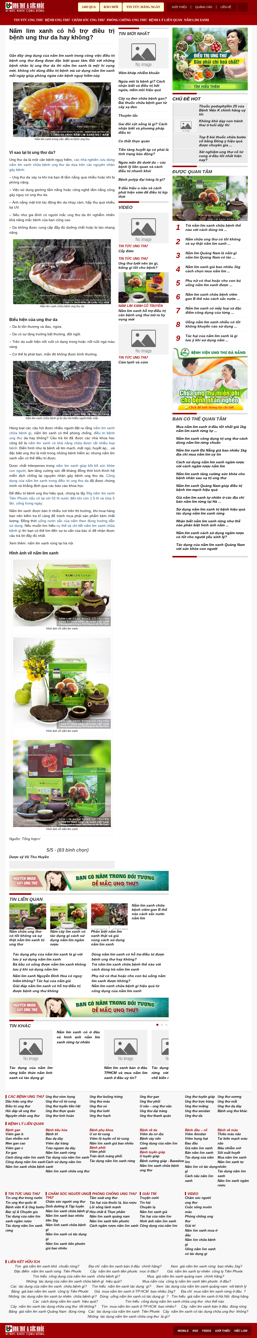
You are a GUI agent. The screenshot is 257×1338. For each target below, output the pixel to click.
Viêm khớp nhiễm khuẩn (139, 73)
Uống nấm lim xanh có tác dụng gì (200, 1251)
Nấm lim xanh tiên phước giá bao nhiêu (65, 1246)
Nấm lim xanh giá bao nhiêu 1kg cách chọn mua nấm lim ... (212, 269)
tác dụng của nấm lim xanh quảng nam (196, 1286)
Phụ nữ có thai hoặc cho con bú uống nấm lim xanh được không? (128, 978)
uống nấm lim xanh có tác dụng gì (137, 1296)
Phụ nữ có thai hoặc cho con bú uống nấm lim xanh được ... (213, 283)
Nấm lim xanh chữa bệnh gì (67, 1211)
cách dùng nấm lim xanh (60, 1301)
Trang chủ (9, 19)
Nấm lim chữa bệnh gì (200, 1242)
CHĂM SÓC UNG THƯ (88, 20)
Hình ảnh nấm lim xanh (158, 1221)
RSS (195, 1330)
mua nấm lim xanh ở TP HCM (125, 1291)
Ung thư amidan (197, 1111)
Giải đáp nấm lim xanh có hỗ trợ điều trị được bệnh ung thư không (47, 988)
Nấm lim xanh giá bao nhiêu (112, 1143)
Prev (13, 1050)
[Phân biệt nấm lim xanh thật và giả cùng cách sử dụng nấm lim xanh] (109, 916)
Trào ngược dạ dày (60, 1148)
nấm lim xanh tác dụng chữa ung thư (48, 1306)
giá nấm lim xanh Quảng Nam (43, 1311)
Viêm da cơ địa (151, 1134)
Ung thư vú (98, 1106)
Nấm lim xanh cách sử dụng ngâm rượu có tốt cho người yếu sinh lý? (210, 535)
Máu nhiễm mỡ (229, 1148)
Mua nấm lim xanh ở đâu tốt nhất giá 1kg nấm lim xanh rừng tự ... (211, 429)
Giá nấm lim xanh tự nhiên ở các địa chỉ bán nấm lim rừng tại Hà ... (210, 499)
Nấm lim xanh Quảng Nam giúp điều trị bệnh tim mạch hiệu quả (209, 488)
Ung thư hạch (100, 1116)
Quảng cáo (203, 7)
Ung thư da (193, 1116)
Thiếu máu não (229, 1134)
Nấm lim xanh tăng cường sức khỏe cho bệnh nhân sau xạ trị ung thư (210, 476)
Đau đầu (191, 1143)
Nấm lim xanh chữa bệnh (25, 1167)
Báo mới (111, 7)
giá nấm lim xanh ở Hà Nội (208, 1296)
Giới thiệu (179, 7)
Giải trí (190, 1226)
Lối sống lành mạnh (105, 1207)
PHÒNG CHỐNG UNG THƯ (127, 20)
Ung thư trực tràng (199, 1101)
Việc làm (240, 1330)
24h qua (89, 7)
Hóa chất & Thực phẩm (107, 1212)
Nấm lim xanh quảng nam (110, 1216)
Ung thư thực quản (60, 1111)
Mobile (183, 1330)
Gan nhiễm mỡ (17, 1138)
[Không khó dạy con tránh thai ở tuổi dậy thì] (186, 125)
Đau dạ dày (54, 1138)
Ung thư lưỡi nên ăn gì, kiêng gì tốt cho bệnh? (138, 265)
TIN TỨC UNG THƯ (28, 20)
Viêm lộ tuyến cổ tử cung (109, 1138)
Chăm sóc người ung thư (65, 1201)
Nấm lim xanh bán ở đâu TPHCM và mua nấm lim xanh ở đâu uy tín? (125, 1073)
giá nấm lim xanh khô (40, 1266)
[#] (25, 7)
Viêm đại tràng (57, 1143)
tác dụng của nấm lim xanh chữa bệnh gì (71, 1281)
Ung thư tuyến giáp (200, 1097)
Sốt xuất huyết (229, 1153)
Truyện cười (149, 1198)
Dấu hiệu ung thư (19, 1101)
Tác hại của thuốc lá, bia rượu (113, 1202)
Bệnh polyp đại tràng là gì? (141, 179)
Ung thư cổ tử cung (61, 1101)
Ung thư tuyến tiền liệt (63, 1106)
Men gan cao (15, 1143)
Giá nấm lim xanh (199, 1148)
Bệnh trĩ (52, 1134)
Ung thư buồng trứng (106, 1097)
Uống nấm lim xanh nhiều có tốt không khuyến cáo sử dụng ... (212, 324)
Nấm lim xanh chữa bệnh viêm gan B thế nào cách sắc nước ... (212, 296)
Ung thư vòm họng (60, 1097)
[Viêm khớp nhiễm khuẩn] (143, 54)
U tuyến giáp (149, 1156)
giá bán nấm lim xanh (39, 1291)
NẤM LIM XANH (196, 20)
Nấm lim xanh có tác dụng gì (66, 1236)
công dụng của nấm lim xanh (72, 1276)
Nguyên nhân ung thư (22, 1116)
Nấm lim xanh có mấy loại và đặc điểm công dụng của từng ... (213, 310)
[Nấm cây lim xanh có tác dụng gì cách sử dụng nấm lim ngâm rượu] (68, 916)
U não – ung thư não (156, 1106)
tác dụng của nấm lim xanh (40, 1286)
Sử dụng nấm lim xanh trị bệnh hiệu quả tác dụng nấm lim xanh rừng (210, 511)
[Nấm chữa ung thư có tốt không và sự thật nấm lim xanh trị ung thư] (27, 916)
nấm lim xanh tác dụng (126, 1286)
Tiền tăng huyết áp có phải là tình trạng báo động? (143, 152)
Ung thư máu (100, 1101)
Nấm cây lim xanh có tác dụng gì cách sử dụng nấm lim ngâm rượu (68, 937)
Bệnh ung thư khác (232, 1111)
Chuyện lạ (147, 1207)
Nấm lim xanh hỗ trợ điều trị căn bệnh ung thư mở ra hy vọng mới (142, 315)
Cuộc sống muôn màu (198, 1209)
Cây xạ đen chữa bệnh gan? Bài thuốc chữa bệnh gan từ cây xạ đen (142, 102)
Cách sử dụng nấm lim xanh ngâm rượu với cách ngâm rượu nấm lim (210, 464)
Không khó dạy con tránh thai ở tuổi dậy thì (221, 123)
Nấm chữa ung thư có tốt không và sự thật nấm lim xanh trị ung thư (26, 937)
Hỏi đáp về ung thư (20, 1111)
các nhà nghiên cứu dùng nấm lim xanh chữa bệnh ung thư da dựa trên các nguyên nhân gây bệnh (62, 165)
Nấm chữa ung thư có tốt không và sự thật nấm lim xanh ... (213, 241)
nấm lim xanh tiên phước (118, 1271)
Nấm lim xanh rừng (61, 1153)
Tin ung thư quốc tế (21, 1202)
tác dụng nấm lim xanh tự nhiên (46, 1296)
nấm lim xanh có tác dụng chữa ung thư (202, 1311)
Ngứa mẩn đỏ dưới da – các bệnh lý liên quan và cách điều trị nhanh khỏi (142, 166)
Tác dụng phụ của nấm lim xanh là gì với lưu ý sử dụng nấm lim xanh (48, 956)
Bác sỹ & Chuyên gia (22, 1212)
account (243, 7)
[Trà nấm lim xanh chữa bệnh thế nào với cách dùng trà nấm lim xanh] (210, 198)
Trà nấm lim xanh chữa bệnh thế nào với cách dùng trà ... (213, 227)
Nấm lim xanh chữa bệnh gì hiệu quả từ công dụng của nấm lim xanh (125, 988)
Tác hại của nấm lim (155, 1216)
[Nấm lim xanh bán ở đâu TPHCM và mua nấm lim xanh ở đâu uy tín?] (125, 1047)
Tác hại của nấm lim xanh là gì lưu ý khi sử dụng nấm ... (211, 338)
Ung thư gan (149, 1097)
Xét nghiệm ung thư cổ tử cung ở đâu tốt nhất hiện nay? (221, 156)
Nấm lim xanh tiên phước (109, 1221)
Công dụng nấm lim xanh (25, 1162)
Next (165, 1050)
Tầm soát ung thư (103, 1198)
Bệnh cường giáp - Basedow (162, 1161)
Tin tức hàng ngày (143, 7)
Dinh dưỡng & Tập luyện (65, 1206)
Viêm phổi (98, 1152)
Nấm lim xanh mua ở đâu (201, 1233)
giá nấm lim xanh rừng (198, 1266)
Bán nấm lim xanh (199, 1153)
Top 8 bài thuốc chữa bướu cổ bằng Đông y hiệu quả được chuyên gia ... (222, 141)
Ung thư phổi (150, 1101)
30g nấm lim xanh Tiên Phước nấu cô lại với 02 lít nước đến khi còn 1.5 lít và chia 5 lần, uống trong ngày (62, 498)
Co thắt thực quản (134, 141)
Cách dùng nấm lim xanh (25, 1157)
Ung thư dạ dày (229, 1106)
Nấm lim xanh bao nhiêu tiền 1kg (65, 1218)
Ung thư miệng (196, 1106)
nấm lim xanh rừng (46, 1271)
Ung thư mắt (227, 1101)
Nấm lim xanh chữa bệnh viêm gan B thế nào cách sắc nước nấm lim (149, 911)
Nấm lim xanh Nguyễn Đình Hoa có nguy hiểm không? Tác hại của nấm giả (47, 978)
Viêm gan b (14, 1134)
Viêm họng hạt (196, 1138)
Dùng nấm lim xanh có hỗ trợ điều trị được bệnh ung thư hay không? (128, 956)
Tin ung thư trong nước (24, 1198)
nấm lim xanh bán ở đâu (120, 1266)
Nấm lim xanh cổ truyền (140, 306)
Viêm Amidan (195, 1134)
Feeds (206, 1330)
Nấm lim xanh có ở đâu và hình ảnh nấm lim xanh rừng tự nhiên (78, 1037)
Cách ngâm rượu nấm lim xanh (114, 1226)
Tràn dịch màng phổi (106, 1156)
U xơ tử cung (100, 1134)
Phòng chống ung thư (199, 1219)
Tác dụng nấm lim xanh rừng (112, 1161)
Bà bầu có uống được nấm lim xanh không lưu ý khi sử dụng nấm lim (49, 966)
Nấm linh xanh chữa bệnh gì (66, 1227)
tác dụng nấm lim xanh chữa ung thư (129, 1316)
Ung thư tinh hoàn (60, 1116)
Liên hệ (226, 7)
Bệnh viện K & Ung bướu (25, 1207)
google (112, 48)
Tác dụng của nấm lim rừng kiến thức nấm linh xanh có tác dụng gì (30, 1073)
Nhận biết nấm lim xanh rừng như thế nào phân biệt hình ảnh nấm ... (208, 523)
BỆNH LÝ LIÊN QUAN (165, 20)
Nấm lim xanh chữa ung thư (67, 1171)
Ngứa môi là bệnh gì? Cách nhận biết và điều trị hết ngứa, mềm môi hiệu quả (141, 85)
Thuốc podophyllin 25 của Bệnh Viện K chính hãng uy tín (222, 110)
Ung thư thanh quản (155, 1116)
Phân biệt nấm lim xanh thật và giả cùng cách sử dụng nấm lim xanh (108, 937)
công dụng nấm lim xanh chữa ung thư (172, 1301)
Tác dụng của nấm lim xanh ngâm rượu (23, 1219)
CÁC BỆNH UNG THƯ (26, 1097)
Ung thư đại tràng (153, 1111)
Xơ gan (11, 1153)
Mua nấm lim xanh (232, 1157)
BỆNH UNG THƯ (57, 20)
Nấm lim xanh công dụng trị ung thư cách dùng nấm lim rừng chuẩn (212, 440)
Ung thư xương (229, 1097)
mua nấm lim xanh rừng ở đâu (218, 1291)
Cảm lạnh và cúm (133, 362)
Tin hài (145, 1202)
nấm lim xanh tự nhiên (192, 1271)
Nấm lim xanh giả (153, 1212)
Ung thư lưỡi (100, 1111)
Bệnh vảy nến (150, 1138)
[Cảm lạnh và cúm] (143, 339)
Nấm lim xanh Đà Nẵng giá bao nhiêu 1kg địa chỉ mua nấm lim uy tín (211, 452)
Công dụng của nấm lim (158, 1226)
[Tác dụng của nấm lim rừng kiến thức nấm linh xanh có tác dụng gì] (30, 1047)
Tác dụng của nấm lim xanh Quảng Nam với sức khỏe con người (210, 547)
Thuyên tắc (128, 115)
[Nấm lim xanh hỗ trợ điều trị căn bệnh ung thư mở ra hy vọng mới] (143, 287)
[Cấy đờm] (143, 228)
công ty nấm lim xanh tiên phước (192, 1281)
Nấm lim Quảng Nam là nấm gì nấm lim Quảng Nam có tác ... (211, 255)
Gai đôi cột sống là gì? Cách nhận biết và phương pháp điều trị (142, 128)
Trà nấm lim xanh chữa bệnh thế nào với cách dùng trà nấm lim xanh (126, 966)
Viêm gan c (14, 1148)
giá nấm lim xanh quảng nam (179, 1276)
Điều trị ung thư (18, 1106)
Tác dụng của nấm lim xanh (67, 1157)
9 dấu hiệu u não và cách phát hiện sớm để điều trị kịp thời (143, 192)
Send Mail (105, 48)
